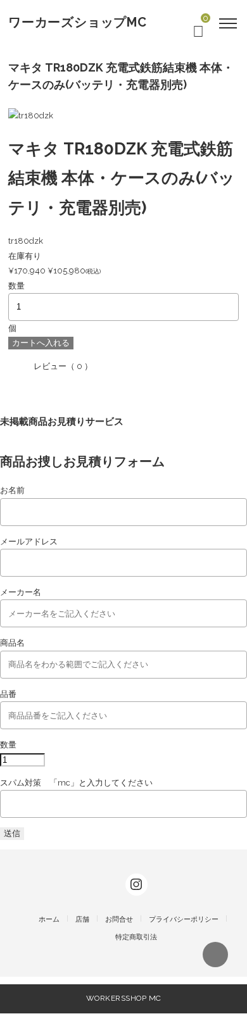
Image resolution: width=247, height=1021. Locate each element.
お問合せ (119, 919)
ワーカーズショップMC (77, 22)
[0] (198, 34)
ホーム (49, 919)
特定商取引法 (136, 937)
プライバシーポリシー (183, 919)
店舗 (82, 919)
